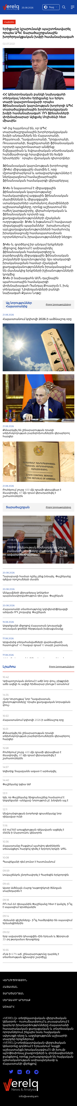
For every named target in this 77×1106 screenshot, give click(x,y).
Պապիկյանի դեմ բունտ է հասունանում (29, 861)
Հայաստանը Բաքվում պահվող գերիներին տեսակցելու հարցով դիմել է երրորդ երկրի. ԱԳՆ (34, 847)
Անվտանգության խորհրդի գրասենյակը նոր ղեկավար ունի (32, 815)
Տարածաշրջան (13, 993)
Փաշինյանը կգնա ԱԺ (17, 784)
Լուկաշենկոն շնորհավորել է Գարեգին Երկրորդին (36, 874)
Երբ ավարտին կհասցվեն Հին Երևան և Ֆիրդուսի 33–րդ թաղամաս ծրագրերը (36, 938)
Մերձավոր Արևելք (16, 1000)
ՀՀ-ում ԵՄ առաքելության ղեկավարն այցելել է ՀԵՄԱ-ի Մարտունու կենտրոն (33, 831)
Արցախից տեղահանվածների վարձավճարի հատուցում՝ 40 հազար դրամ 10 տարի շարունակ (35, 644)
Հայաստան (10, 986)
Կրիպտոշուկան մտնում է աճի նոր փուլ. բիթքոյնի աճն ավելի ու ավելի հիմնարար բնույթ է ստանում (36, 683)
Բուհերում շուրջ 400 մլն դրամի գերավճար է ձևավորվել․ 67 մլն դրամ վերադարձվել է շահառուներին (32, 755)
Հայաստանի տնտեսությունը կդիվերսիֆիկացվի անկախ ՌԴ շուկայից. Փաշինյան (35, 611)
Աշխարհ (9, 1006)
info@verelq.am (28, 1096)
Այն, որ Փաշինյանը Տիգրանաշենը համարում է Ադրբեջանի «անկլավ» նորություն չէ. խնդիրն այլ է (35, 799)
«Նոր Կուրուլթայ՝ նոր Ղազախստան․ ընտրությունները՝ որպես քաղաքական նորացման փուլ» (36, 702)
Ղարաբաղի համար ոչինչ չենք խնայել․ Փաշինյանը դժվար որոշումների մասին (37, 578)
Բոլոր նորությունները (61, 666)
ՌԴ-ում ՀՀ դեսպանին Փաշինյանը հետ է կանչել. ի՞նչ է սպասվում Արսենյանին (38, 906)
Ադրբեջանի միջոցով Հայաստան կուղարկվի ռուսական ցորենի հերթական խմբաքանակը (33, 627)
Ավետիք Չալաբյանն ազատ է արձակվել (29, 771)
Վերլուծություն (15, 980)
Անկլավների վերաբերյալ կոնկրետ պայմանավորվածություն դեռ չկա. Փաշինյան (33, 594)
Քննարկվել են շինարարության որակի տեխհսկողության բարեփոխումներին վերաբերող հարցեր (36, 736)
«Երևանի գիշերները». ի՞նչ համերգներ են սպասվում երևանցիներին (37, 922)
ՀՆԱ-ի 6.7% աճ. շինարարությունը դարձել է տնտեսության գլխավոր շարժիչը (31, 956)
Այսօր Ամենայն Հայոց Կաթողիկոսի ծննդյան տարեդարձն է (32, 889)
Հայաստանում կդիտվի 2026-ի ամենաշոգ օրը (33, 719)
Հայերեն (9, 22)
